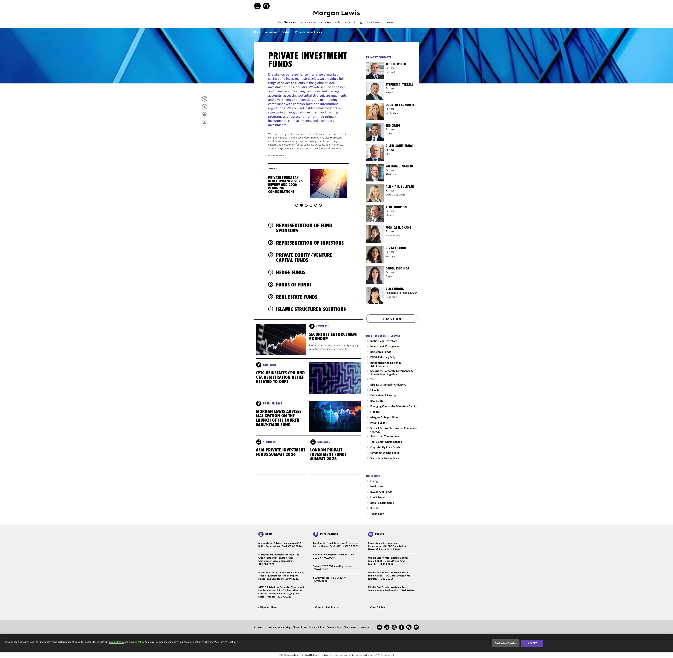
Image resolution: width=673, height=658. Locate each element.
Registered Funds (380, 351)
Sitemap (364, 627)
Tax (372, 379)
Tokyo (389, 276)
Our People (308, 22)
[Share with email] (204, 106)
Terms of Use (300, 627)
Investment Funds (381, 492)
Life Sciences (378, 497)
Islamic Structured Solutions (311, 309)
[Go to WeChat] (409, 627)
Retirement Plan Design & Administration (385, 364)
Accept (532, 643)
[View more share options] (204, 99)
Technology (377, 513)
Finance (375, 411)
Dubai (389, 194)
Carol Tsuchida (397, 268)
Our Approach (330, 22)
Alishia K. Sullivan (400, 186)
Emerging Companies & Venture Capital (393, 406)
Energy (374, 481)
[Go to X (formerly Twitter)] (386, 627)
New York (391, 72)
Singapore (391, 256)
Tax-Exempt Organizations (386, 441)
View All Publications (328, 607)
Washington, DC (394, 112)
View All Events (379, 607)
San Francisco (393, 235)
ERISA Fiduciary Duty (383, 357)
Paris (388, 153)
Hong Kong (391, 296)
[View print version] (204, 114)
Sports (374, 508)
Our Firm (373, 22)
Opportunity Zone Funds (385, 447)
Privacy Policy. (136, 641)
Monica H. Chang (398, 227)
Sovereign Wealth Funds (384, 452)
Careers (390, 22)
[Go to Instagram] (394, 627)
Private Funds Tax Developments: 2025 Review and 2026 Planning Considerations (285, 184)
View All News (269, 607)
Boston (389, 92)
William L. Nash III (399, 166)
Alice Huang (395, 289)
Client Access (351, 627)
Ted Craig (393, 125)
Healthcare (376, 486)
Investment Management (385, 346)
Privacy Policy (316, 627)
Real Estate (376, 401)
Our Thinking (353, 22)
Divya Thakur (396, 248)
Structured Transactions (384, 436)
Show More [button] (278, 155)
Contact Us (260, 627)
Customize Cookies (506, 643)
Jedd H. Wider (396, 64)
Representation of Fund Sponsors (304, 228)
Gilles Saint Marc (399, 146)
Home (257, 31)
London (389, 133)
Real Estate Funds (296, 297)
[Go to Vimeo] (416, 627)
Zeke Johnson (396, 207)
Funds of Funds (294, 284)
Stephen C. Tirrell (399, 84)
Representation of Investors (310, 242)
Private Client (378, 422)
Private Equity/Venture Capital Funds (304, 257)
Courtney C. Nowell (401, 105)
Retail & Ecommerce (382, 502)
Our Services (287, 22)
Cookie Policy (334, 627)
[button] (257, 6)
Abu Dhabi (391, 174)
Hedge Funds (290, 272)
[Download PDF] (204, 122)
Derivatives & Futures (383, 395)
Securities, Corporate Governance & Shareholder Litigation (391, 372)
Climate (375, 390)
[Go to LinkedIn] (379, 627)
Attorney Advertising (279, 627)
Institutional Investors (383, 341)
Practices (286, 31)
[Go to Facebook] (401, 627)
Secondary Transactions (384, 458)
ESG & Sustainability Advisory (388, 384)
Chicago (390, 215)
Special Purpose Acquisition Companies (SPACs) (393, 429)
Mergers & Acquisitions (384, 417)
